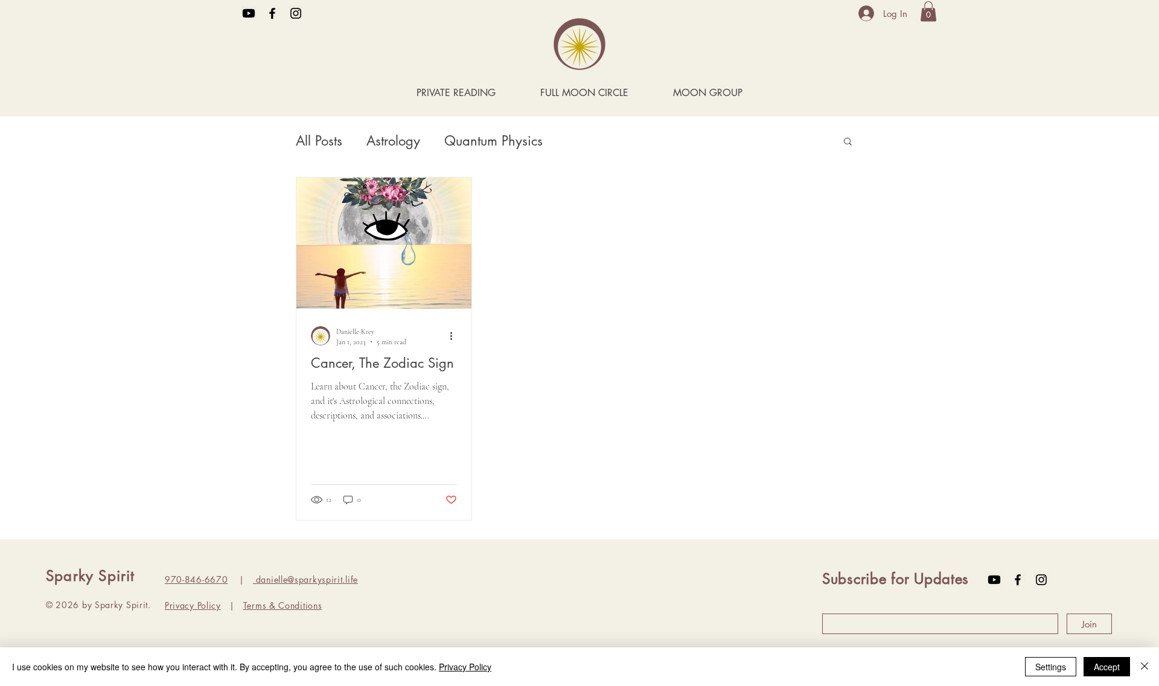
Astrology (393, 140)
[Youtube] (248, 13)
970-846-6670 (196, 579)
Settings (1050, 667)
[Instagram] (296, 13)
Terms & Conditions (282, 605)
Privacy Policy (193, 605)
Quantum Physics (493, 140)
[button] (928, 11)
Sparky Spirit (90, 575)
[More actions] (455, 336)
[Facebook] (272, 13)
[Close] (1144, 666)
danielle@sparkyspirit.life (305, 579)
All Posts (319, 140)
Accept (1107, 667)
